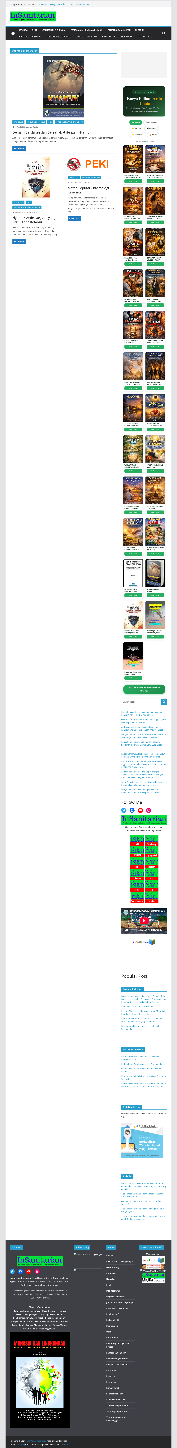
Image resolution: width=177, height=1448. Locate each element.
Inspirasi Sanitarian (115, 1296)
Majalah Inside (113, 1320)
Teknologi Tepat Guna (116, 1411)
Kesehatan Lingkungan (54, 30)
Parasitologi (112, 1337)
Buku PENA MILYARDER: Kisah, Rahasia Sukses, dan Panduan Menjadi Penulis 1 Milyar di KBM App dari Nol (143, 1186)
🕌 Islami (153, 135)
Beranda (23, 30)
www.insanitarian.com (20, 1278)
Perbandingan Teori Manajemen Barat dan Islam (143, 1064)
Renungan (111, 1382)
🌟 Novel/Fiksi (137, 135)
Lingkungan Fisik (47, 1314)
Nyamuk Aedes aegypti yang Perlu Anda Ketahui (33, 219)
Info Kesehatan (145, 36)
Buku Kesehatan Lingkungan (117, 36)
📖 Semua (136, 122)
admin (86, 182)
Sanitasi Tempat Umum (56, 1325)
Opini (34, 30)
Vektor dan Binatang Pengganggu (69, 122)
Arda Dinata (33, 127)
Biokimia (110, 1255)
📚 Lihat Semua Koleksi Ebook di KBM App (144, 689)
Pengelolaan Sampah (119, 30)
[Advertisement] (144, 65)
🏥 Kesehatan (151, 122)
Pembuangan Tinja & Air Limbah (87, 30)
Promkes (139, 30)
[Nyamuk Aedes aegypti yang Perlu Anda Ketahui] (36, 177)
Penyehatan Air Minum (30, 36)
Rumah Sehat (18, 1325)
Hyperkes (61, 1311)
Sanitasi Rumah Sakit (87, 36)
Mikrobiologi (112, 1326)
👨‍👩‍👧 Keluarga (151, 128)
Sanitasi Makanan (34, 1325)
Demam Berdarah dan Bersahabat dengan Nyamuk (51, 132)
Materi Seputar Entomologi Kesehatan (88, 190)
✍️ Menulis (136, 128)
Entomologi (18, 122)
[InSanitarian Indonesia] (13, 33)
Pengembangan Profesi (59, 36)
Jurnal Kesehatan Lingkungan (120, 1302)
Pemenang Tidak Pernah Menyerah (137, 1006)
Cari (164, 701)
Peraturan (111, 1370)
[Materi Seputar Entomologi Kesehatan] (91, 164)
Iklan (108, 1285)
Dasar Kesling (48, 1311)
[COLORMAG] (144, 816)
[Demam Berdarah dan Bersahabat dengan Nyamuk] (63, 86)
